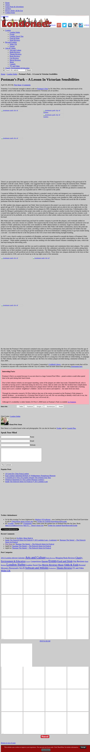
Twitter (59, 428)
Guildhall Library (55, 364)
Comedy (13, 64)
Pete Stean (17, 85)
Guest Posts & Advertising (14, 7)
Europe (12, 46)
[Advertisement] (26, 412)
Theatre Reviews (15, 54)
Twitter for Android (44, 521)
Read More (45, 750)
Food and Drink (65, 561)
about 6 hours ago (37, 525)
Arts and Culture (15, 50)
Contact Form (10, 13)
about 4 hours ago (27, 521)
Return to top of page (8, 743)
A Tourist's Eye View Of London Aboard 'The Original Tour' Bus (28, 478)
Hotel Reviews (15, 40)
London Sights (15, 32)
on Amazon (72, 402)
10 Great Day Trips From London (17, 474)
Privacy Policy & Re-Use (14, 11)
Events (12, 34)
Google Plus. (71, 428)
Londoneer (4, 16)
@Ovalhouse (45, 519)
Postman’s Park (42, 89)
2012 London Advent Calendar (13, 558)
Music (12, 62)
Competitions (36, 561)
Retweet (58, 521)
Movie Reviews (15, 60)
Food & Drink (15, 38)
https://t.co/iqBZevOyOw (14, 525)
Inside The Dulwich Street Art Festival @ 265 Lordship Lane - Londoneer (31, 540)
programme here (76, 366)
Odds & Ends (71, 564)
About (7, 5)
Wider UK (13, 44)
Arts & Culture (10, 48)
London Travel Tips (16, 36)
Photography (14, 568)
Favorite (64, 521)
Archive (8, 9)
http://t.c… (27, 525)
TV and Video (15, 66)
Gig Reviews (14, 58)
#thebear (38, 519)
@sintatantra (27, 523)
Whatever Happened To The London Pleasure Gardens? (24, 480)
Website (32, 445)
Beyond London (11, 42)
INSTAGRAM (45, 641)
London (8, 30)
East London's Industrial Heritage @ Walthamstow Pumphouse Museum (30, 476)
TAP (3, 638)
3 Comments (26, 85)
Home (7, 3)
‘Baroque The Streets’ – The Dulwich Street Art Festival (34, 544)
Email (32, 441)
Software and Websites (37, 567)
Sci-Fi (22, 568)
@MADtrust (15, 521)
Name (32, 437)
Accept (83, 747)
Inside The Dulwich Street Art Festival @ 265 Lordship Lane (26, 482)
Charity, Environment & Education (17, 68)
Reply (53, 521)
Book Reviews (15, 56)
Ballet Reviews (15, 52)
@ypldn (11, 523)
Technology (52, 568)
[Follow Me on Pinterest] (45, 738)
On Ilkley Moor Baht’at (24, 538)
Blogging (59, 558)
